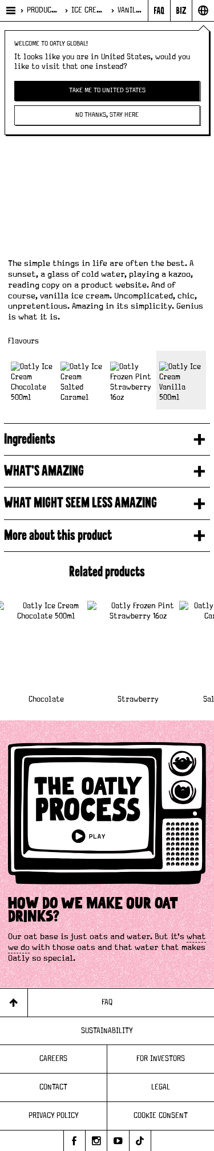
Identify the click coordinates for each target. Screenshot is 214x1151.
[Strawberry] (132, 380)
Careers (53, 1059)
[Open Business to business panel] (181, 10)
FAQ (107, 1002)
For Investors (160, 1059)
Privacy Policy (54, 1116)
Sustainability (107, 1031)
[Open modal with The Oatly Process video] (107, 819)
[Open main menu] (10, 10)
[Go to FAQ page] (159, 10)
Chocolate (46, 699)
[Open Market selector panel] (203, 10)
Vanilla (130, 10)
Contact (53, 1087)
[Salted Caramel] (82, 380)
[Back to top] (14, 1003)
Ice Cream (88, 10)
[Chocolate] (33, 380)
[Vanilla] (181, 380)
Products (43, 10)
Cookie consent (161, 1116)
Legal (160, 1087)
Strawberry (138, 699)
